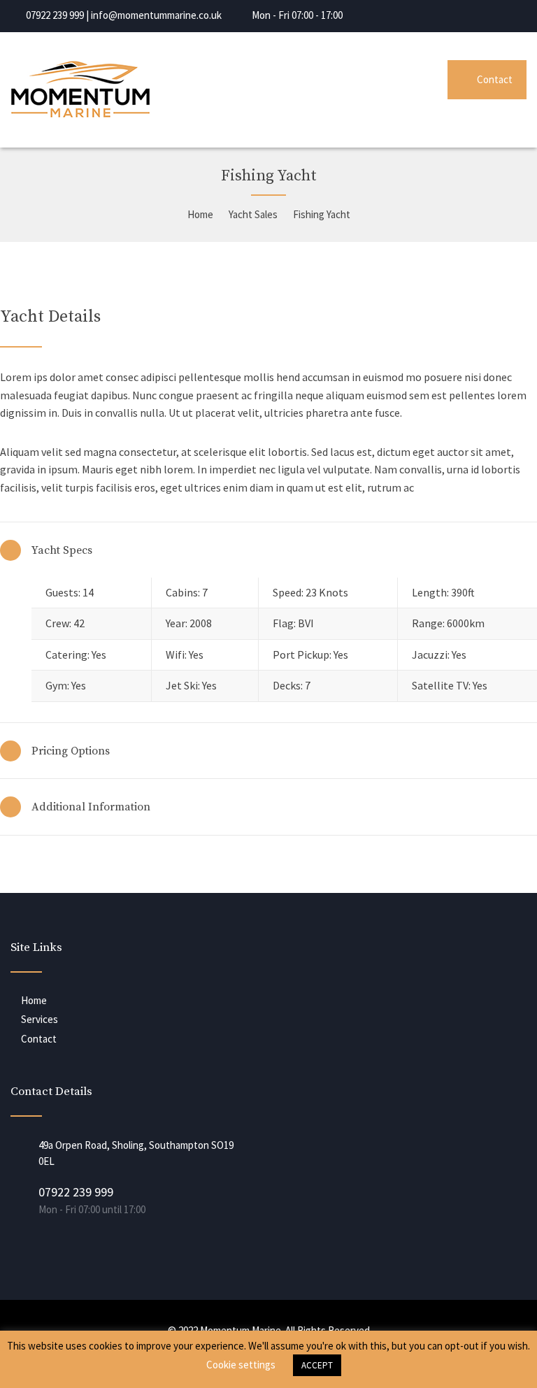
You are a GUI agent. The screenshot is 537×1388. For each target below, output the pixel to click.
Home (34, 1000)
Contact (495, 79)
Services (39, 1019)
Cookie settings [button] (240, 1364)
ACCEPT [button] (317, 1365)
